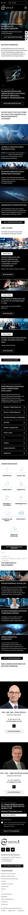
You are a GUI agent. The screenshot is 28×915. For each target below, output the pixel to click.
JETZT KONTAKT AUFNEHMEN (12, 866)
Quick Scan (4, 904)
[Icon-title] (3, 850)
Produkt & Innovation (11, 427)
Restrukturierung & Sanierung (14, 417)
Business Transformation (12, 407)
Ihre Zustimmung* (6, 819)
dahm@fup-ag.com (15, 782)
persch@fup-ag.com (15, 721)
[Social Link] (14, 726)
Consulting (4, 902)
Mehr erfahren (8, 274)
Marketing (7, 453)
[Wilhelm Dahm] (14, 757)
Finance (6, 443)
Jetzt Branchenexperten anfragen (14, 547)
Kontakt (3, 910)
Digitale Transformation (12, 412)
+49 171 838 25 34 (15, 780)
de (2, 3)
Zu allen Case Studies (11, 360)
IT (4, 438)
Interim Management (7, 899)
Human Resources (9, 448)
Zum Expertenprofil (14, 731)
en (5, 3)
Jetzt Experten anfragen (12, 658)
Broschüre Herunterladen (12, 103)
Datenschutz (11, 910)
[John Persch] (14, 696)
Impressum (21, 910)
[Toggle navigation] (25, 8)
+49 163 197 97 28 (15, 719)
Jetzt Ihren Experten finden (13, 37)
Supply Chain (8, 433)
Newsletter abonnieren (11, 831)
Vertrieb (6, 422)
